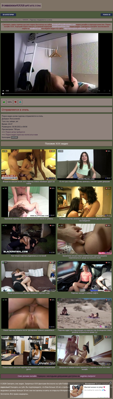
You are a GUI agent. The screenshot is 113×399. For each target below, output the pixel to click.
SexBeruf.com (35, 29)
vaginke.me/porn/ (87, 376)
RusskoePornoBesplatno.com (63, 25)
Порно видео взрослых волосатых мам (22, 135)
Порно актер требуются (15, 132)
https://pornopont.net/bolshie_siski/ (77, 29)
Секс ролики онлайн (27, 376)
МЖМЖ (14, 137)
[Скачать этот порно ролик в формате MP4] (20, 102)
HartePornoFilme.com (60, 27)
